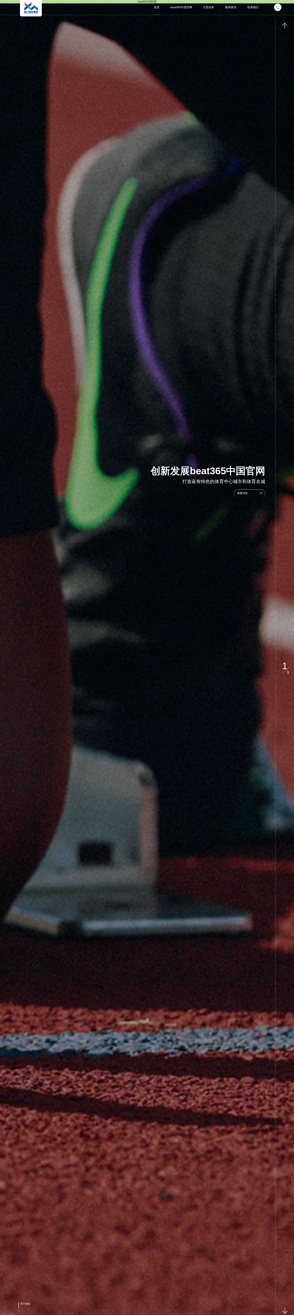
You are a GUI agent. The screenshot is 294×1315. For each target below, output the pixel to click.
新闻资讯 (230, 7)
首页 (156, 7)
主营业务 (208, 7)
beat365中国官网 (181, 7)
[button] (284, 25)
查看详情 (242, 493)
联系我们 (253, 7)
